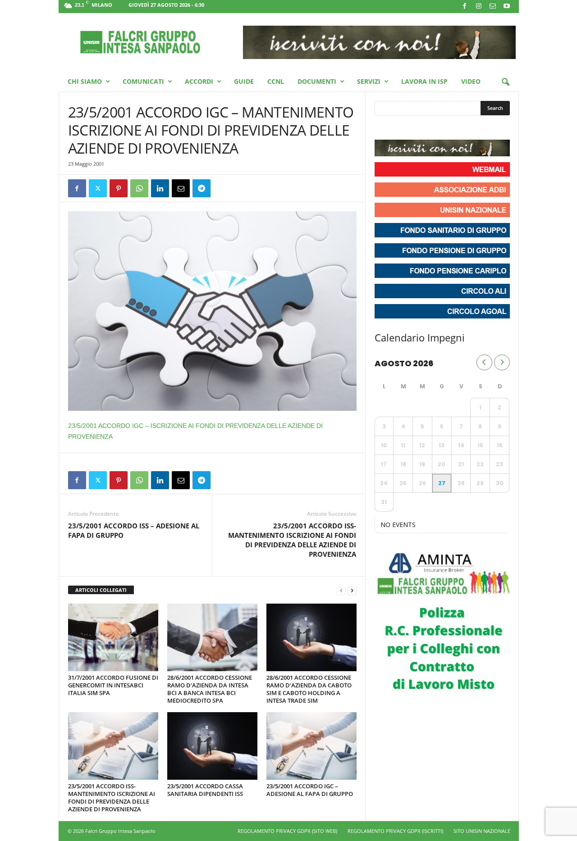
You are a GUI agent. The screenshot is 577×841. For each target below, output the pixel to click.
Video (471, 81)
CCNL (275, 81)
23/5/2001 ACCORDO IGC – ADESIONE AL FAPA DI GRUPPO (309, 790)
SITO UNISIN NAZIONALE (481, 830)
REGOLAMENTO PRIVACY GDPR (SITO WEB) (287, 830)
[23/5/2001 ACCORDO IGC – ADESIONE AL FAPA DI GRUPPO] (311, 746)
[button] (505, 82)
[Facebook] (464, 6)
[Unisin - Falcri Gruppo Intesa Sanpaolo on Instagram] (399, 128)
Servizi (368, 81)
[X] (98, 188)
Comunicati (143, 81)
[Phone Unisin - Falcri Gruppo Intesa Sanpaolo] (431, 128)
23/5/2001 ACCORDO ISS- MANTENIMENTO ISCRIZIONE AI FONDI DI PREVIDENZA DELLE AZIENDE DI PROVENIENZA (292, 540)
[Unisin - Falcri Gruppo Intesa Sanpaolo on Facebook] (383, 128)
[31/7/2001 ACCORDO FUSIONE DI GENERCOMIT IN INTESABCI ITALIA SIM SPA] (113, 637)
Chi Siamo (85, 81)
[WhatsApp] (139, 188)
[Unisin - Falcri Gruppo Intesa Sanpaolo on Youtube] (415, 128)
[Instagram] (478, 6)
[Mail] (492, 6)
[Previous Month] (484, 362)
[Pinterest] (119, 188)
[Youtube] (506, 6)
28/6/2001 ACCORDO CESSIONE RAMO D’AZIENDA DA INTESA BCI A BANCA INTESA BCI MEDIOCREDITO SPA (209, 689)
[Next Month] (502, 362)
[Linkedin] (160, 188)
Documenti (317, 81)
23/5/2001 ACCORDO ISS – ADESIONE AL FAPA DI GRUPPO (133, 530)
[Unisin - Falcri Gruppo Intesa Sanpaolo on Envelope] (448, 128)
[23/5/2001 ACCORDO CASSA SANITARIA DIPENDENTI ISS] (212, 746)
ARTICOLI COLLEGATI (101, 589)
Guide (244, 81)
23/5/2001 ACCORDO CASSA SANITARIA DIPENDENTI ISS (205, 790)
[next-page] (352, 590)
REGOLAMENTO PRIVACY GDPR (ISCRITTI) (395, 830)
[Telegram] (201, 188)
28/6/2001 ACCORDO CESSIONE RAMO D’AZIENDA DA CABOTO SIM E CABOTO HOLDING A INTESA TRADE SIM (309, 689)
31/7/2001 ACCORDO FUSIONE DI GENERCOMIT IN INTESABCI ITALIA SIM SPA (113, 685)
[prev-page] (341, 590)
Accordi (199, 81)
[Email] (181, 188)
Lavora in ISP (424, 81)
